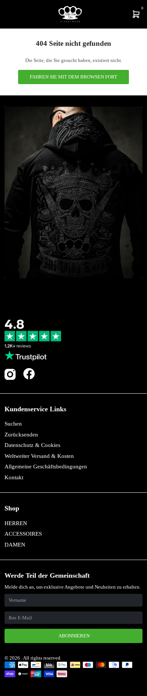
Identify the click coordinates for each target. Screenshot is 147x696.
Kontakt (14, 477)
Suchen (13, 424)
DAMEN (15, 545)
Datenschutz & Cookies (32, 445)
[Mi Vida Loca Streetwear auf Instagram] (10, 378)
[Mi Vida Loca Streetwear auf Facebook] (29, 373)
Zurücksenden (21, 435)
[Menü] (6, 14)
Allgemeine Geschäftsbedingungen (46, 466)
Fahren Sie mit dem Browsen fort (73, 77)
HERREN (16, 523)
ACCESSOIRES (23, 534)
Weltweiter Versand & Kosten (39, 456)
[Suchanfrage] (10, 14)
